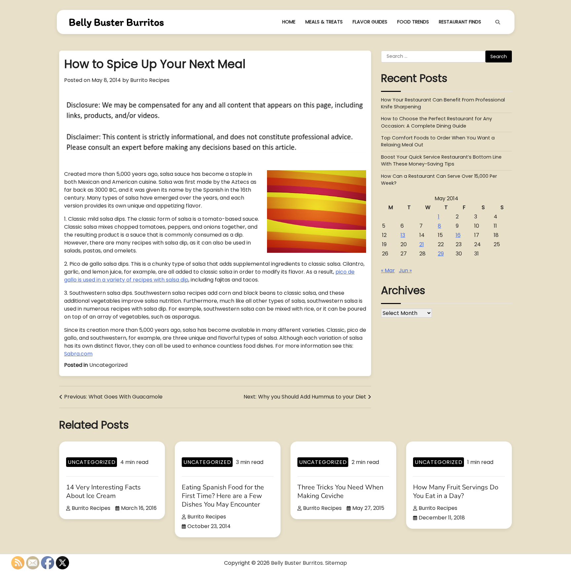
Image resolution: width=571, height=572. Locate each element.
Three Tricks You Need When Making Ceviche (340, 491)
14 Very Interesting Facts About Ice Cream (103, 491)
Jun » (405, 270)
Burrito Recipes (150, 80)
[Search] (498, 22)
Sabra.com (78, 354)
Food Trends (413, 22)
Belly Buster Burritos (116, 22)
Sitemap (336, 563)
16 (458, 235)
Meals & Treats (324, 22)
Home (288, 22)
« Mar (388, 270)
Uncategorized (108, 365)
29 (441, 253)
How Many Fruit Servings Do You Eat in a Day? (455, 491)
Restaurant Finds (460, 22)
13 (402, 235)
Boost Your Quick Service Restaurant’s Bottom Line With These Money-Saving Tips (441, 160)
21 (421, 244)
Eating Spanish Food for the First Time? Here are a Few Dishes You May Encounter (223, 496)
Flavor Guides (370, 22)
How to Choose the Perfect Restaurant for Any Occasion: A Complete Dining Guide (436, 122)
